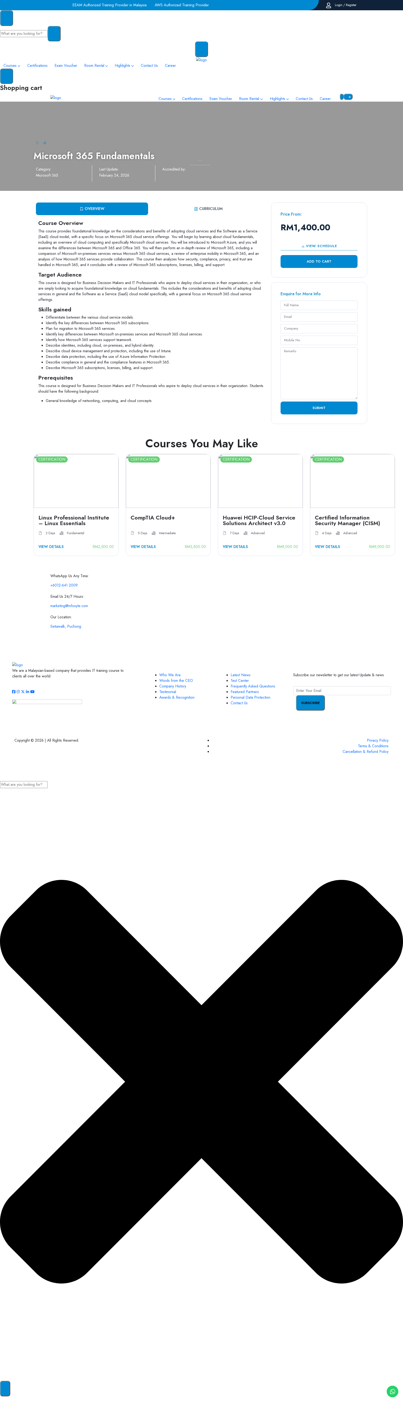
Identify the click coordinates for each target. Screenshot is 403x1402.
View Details (51, 546)
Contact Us (239, 703)
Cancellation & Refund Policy (366, 751)
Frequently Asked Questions (253, 686)
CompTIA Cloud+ (153, 518)
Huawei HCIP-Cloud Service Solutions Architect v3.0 (259, 520)
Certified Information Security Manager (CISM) (347, 520)
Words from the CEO (176, 680)
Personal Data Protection (250, 697)
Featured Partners (245, 691)
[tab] (92, 209)
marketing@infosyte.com (69, 605)
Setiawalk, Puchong (65, 626)
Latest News (240, 675)
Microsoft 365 (47, 175)
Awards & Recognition (177, 697)
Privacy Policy (378, 740)
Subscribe (310, 702)
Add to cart (319, 261)
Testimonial (167, 691)
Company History (172, 686)
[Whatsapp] (392, 1391)
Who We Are (170, 675)
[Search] (5, 1388)
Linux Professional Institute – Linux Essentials (73, 520)
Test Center (240, 680)
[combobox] (24, 784)
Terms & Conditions (373, 746)
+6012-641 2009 (64, 585)
